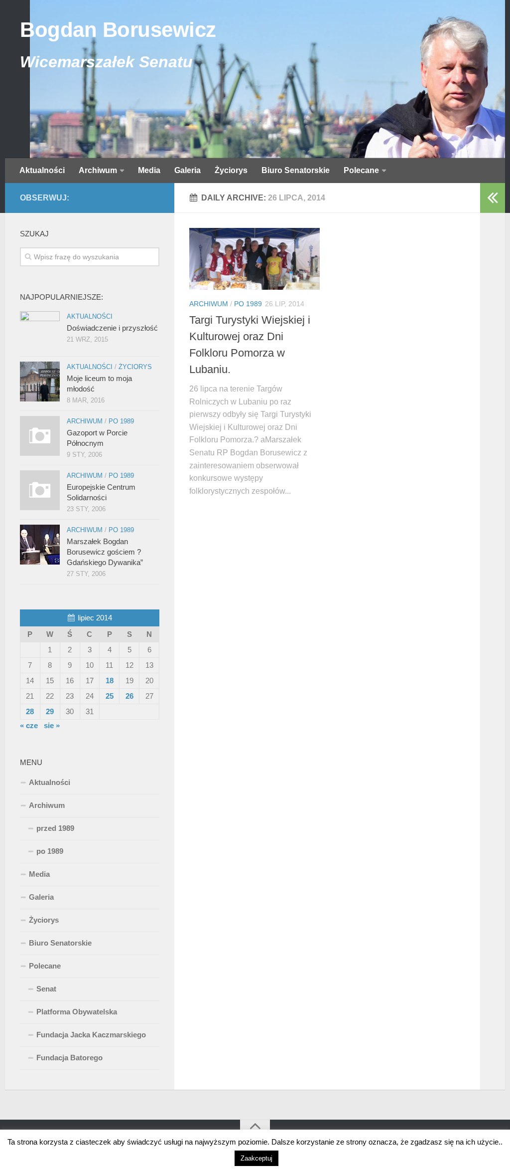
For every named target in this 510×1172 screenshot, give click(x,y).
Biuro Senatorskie (295, 170)
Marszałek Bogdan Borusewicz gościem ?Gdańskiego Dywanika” (105, 552)
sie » (52, 725)
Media (149, 170)
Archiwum (98, 170)
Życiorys (231, 170)
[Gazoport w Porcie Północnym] (40, 436)
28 (30, 711)
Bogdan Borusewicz (118, 29)
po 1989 (248, 304)
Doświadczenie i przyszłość (112, 328)
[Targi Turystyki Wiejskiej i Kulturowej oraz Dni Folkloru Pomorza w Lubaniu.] (254, 259)
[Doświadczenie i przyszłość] (40, 331)
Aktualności (42, 170)
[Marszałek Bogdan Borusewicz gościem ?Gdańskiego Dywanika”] (40, 545)
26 (129, 696)
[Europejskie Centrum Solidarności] (40, 490)
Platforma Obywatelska (76, 1011)
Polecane (361, 170)
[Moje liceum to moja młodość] (40, 381)
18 (110, 680)
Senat (46, 988)
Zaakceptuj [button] (256, 1158)
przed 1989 (55, 828)
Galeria (187, 170)
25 (110, 696)
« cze (29, 725)
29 (50, 711)
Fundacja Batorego (69, 1057)
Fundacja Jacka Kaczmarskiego (91, 1034)
